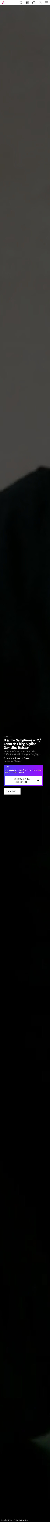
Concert (8, 737)
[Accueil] (3, 2)
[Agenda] (27, 2)
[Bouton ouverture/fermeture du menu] (46, 2)
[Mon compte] (40, 2)
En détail (12, 791)
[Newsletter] (33, 2)
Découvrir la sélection (21, 780)
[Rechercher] (20, 2)
